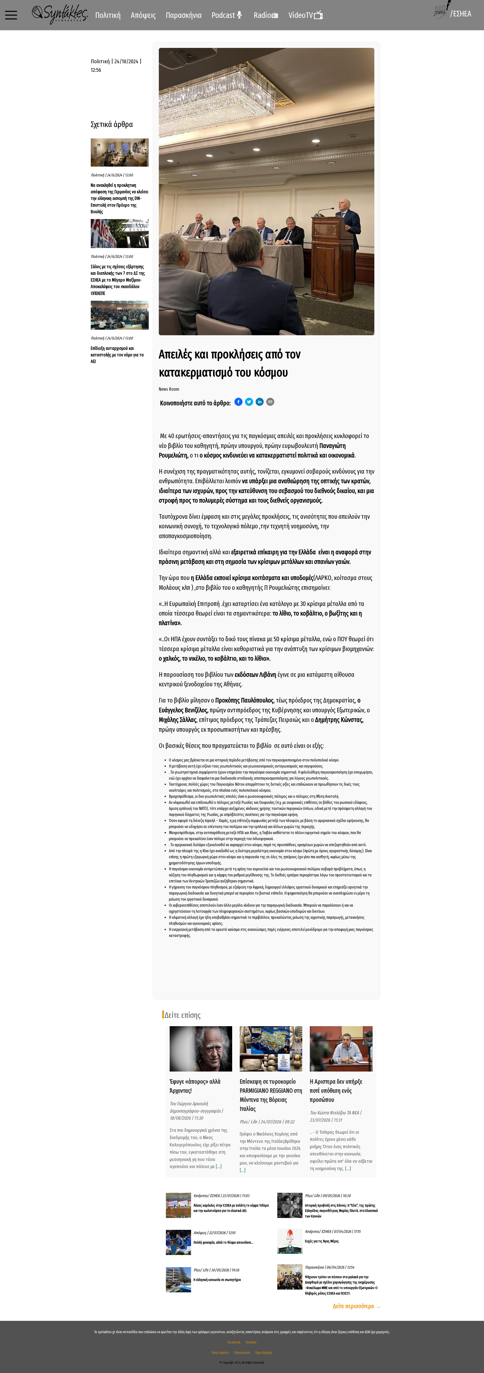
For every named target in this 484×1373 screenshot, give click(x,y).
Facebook (234, 1342)
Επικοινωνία (242, 1353)
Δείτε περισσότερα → (357, 1306)
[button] (11, 15)
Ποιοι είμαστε (220, 1353)
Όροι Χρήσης (264, 1353)
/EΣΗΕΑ (460, 13)
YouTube (251, 1342)
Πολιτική (108, 15)
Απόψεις (143, 15)
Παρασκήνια (184, 15)
